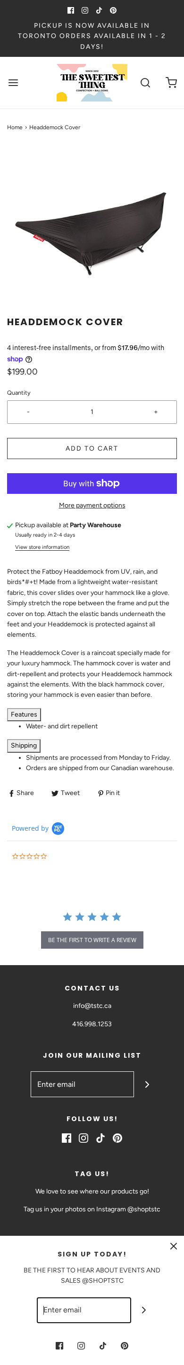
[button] (92, 230)
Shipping (24, 745)
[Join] (147, 1084)
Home (15, 127)
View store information (42, 547)
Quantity (19, 392)
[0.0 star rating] (64, 857)
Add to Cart (92, 448)
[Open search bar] (145, 83)
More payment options (92, 505)
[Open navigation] (13, 83)
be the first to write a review (92, 940)
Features (24, 714)
